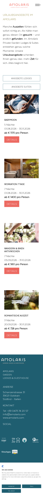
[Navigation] (37, 5)
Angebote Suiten (21, 86)
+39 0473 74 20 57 (17, 411)
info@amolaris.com (14, 414)
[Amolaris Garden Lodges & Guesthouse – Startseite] (19, 7)
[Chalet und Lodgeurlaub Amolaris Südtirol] (21, 104)
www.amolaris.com (13, 417)
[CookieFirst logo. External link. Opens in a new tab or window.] (3, 467)
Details (12, 140)
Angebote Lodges (21, 78)
